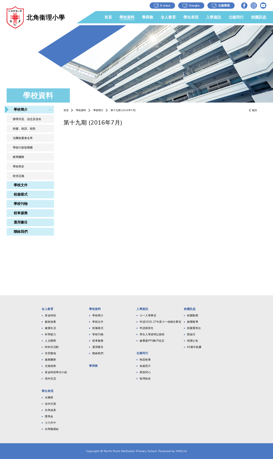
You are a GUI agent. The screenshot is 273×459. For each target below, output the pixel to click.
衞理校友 (145, 378)
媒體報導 (192, 322)
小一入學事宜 (148, 315)
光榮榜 (49, 397)
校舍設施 (18, 176)
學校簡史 (18, 166)
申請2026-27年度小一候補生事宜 (160, 322)
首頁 (66, 110)
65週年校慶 (194, 347)
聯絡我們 (21, 231)
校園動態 (192, 315)
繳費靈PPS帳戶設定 (152, 341)
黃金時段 (50, 315)
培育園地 (50, 353)
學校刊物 (21, 203)
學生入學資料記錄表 (152, 334)
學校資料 (81, 110)
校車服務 (21, 213)
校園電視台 (194, 328)
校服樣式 (21, 194)
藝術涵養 (50, 322)
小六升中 (50, 423)
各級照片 (145, 366)
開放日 (191, 334)
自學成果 (50, 410)
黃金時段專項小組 (56, 372)
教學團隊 (18, 157)
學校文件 (21, 185)
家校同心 (145, 372)
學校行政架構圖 (23, 147)
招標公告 (192, 341)
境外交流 (50, 378)
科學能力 (50, 334)
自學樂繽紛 (52, 429)
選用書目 (21, 222)
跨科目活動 (52, 347)
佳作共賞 (50, 404)
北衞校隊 (50, 366)
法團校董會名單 (23, 138)
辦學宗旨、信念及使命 (27, 119)
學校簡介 (21, 109)
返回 (254, 110)
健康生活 (50, 328)
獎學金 (49, 416)
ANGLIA (181, 451)
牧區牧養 (145, 359)
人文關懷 (50, 341)
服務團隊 (50, 359)
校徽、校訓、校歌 (24, 128)
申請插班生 (147, 328)
